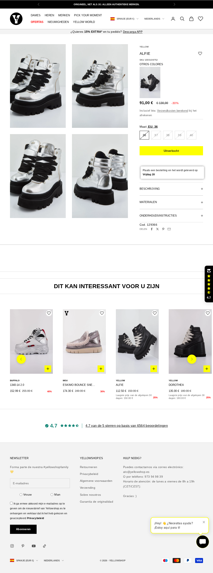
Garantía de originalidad (96, 501)
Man (57, 494)
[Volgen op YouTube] (34, 546)
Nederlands (152, 18)
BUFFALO (15, 380)
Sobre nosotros (90, 494)
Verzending (87, 487)
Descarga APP (132, 31)
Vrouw (27, 494)
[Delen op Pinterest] (163, 229)
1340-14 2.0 (17, 384)
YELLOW (144, 47)
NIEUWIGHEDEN (58, 22)
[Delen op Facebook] (151, 229)
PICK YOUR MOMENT (88, 15)
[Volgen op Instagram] (12, 546)
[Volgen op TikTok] (44, 546)
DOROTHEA (176, 384)
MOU (65, 380)
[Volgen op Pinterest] (23, 546)
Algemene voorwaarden (96, 480)
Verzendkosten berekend (172, 110)
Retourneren (88, 467)
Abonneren (23, 529)
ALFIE (120, 384)
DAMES (36, 15)
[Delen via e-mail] (169, 229)
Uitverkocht (171, 150)
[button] (209, 284)
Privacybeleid (35, 518)
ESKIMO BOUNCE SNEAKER (79, 384)
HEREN (49, 15)
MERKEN (64, 15)
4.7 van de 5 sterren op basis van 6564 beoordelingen (126, 425)
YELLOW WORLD (84, 22)
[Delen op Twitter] (157, 229)
